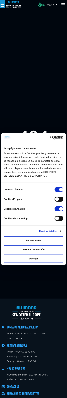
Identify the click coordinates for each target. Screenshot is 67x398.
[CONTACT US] (3, 386)
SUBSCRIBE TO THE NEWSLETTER (23, 394)
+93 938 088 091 (16, 369)
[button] (52, 5)
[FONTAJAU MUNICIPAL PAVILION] (3, 327)
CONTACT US (13, 387)
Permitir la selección (33, 249)
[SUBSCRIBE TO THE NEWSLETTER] (3, 393)
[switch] (59, 199)
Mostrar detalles (48, 231)
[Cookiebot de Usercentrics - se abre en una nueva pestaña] (49, 137)
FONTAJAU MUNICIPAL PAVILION (22, 327)
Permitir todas (33, 240)
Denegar (33, 258)
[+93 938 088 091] (3, 368)
